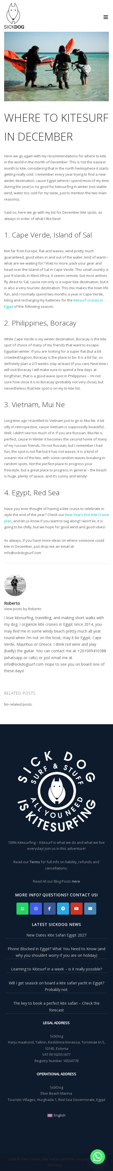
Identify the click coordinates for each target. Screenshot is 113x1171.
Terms (35, 861)
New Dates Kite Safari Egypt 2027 (56, 935)
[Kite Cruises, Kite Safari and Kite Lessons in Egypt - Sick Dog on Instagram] (36, 909)
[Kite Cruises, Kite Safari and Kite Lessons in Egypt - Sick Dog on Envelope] (90, 909)
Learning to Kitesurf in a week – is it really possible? (56, 969)
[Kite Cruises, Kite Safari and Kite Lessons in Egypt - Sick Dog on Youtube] (76, 909)
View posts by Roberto (22, 608)
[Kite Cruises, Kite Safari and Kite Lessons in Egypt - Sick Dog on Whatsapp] (22, 909)
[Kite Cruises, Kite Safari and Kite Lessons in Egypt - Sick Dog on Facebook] (50, 909)
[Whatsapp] (97, 1156)
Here (76, 881)
